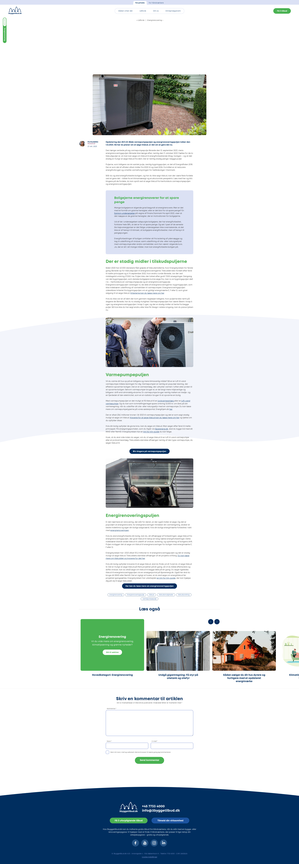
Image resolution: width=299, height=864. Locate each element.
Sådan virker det (125, 11)
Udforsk (143, 11)
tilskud (151, 594)
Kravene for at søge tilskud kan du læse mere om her (154, 418)
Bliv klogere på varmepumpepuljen (149, 451)
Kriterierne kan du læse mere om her (147, 293)
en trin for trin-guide (166, 578)
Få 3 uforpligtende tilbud (129, 821)
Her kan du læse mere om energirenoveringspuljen (149, 586)
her (170, 409)
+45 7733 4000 (153, 806)
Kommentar (111, 708)
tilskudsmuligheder (166, 594)
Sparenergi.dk (161, 429)
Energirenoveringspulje (135, 594)
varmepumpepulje (149, 599)
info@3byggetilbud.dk (161, 810)
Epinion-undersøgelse (124, 213)
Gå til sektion (112, 652)
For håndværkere (156, 3)
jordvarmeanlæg (166, 401)
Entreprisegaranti (173, 11)
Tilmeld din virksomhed (170, 821)
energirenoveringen (119, 530)
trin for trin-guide (151, 432)
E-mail (154, 741)
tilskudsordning (184, 594)
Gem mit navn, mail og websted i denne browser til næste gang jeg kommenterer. (140, 752)
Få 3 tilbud (282, 11)
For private (140, 3)
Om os (156, 11)
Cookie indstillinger (149, 857)
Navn (109, 741)
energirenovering (115, 594)
